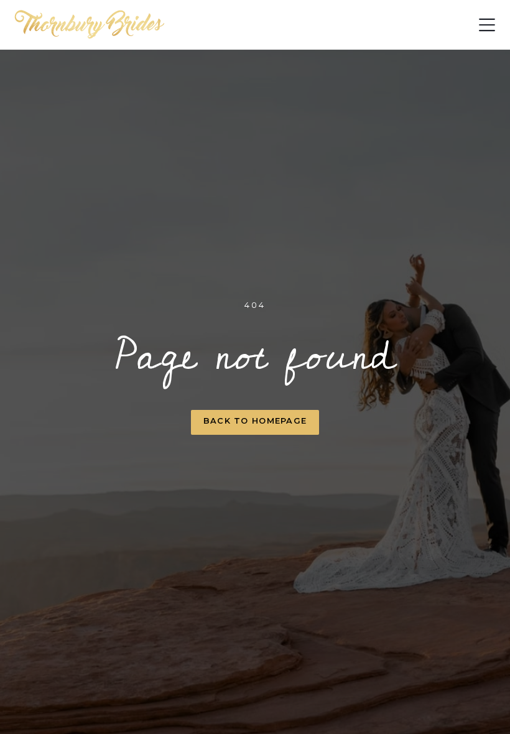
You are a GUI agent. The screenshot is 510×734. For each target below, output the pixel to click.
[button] (487, 24)
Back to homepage (255, 420)
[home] (90, 25)
